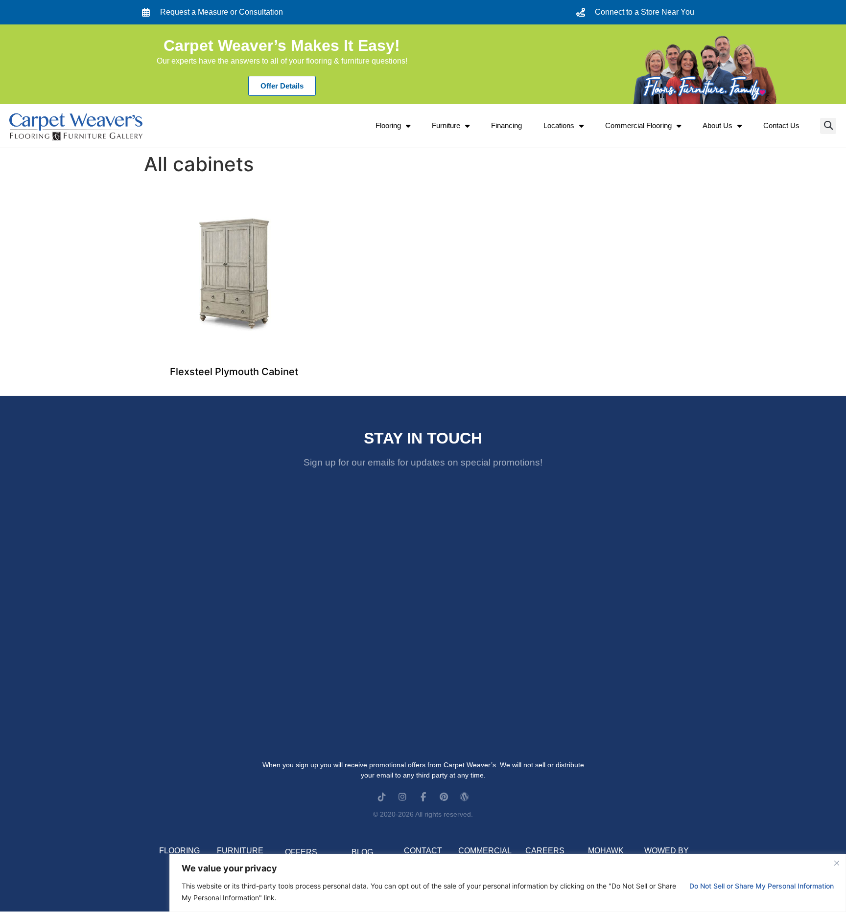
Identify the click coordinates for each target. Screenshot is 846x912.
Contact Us (781, 125)
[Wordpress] (464, 796)
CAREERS (544, 850)
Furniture (446, 125)
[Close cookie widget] (836, 863)
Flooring (388, 125)
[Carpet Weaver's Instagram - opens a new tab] (402, 796)
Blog (362, 852)
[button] (828, 126)
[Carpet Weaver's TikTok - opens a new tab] (381, 796)
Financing (506, 125)
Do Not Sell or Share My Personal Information (761, 886)
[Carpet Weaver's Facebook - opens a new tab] (423, 796)
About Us (717, 125)
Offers (301, 852)
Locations (558, 125)
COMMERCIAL (485, 850)
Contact (423, 850)
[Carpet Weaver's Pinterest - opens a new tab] (443, 796)
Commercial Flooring (638, 125)
